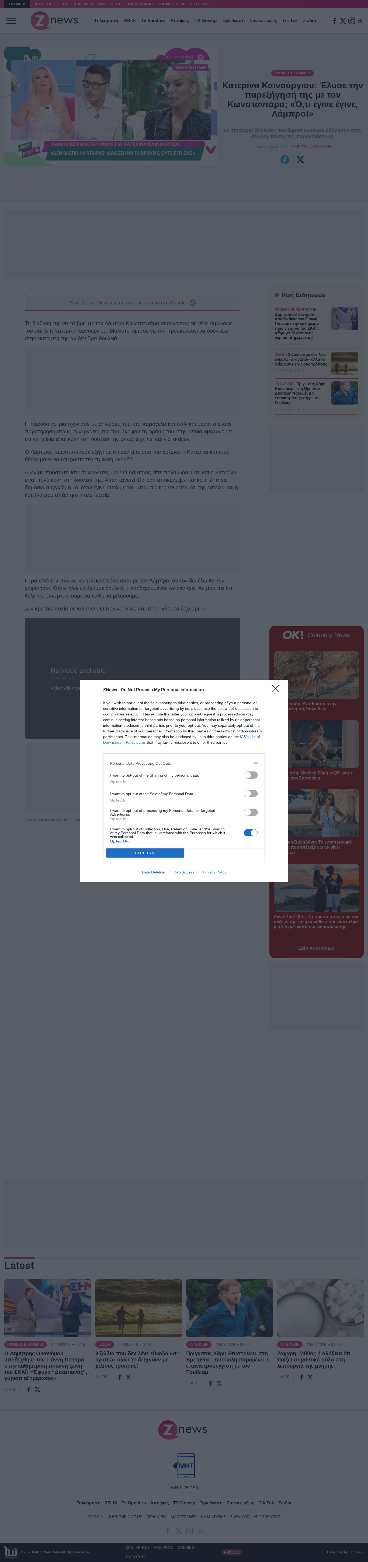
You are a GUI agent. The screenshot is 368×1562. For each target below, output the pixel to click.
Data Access (184, 872)
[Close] (277, 690)
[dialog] (184, 781)
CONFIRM (145, 853)
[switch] (251, 775)
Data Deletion (153, 872)
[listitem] (184, 763)
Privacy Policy (214, 872)
